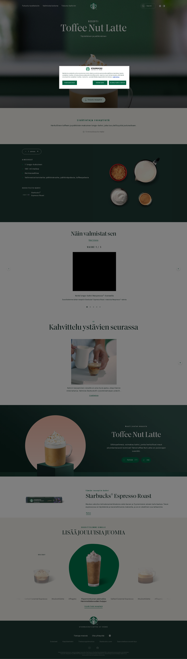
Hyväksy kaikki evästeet (117, 82)
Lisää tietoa (116, 77)
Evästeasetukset (69, 82)
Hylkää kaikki (100, 82)
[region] (94, 77)
